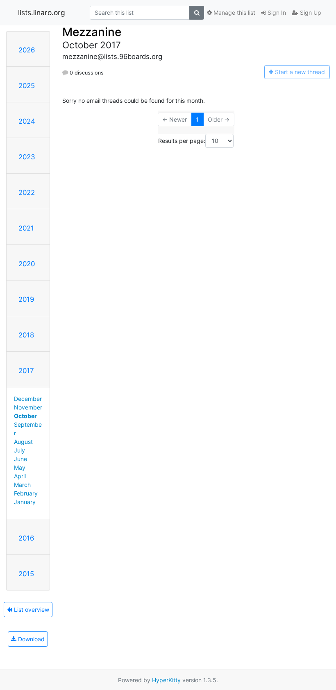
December (28, 398)
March (22, 484)
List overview (30, 609)
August (23, 441)
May (19, 467)
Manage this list (233, 12)
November (28, 407)
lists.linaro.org (41, 12)
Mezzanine (91, 32)
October (25, 415)
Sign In (276, 12)
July (19, 450)
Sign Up (309, 12)
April (20, 476)
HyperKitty (166, 679)
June (20, 458)
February (26, 493)
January (25, 501)
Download (30, 639)
